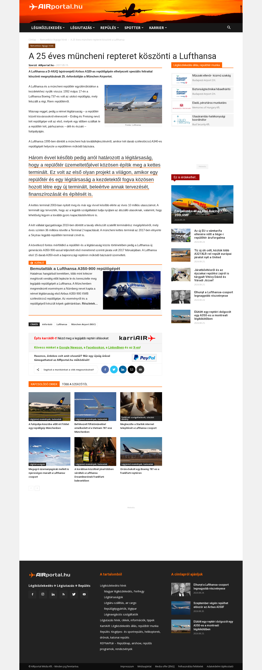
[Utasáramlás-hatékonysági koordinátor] (181, 120)
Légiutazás (81, 27)
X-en (136, 347)
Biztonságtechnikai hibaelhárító (211, 89)
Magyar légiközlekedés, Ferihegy (124, 591)
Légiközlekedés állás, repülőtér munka (197, 65)
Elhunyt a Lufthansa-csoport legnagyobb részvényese (213, 294)
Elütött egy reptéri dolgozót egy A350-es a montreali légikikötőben (212, 315)
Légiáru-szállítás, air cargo (120, 603)
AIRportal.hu (46, 65)
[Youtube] (84, 594)
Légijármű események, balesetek (45, 419)
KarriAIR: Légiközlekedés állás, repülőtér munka (129, 626)
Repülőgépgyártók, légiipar (120, 608)
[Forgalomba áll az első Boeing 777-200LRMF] (202, 204)
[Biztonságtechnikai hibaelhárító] (181, 93)
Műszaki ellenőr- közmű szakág (211, 75)
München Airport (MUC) (83, 324)
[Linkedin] (53, 594)
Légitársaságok (37, 464)
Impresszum (127, 666)
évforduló (47, 324)
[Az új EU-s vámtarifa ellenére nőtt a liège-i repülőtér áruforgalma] (180, 235)
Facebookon (95, 347)
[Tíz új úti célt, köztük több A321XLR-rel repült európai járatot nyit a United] (180, 255)
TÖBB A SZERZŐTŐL (74, 384)
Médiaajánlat (145, 666)
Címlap (32, 39)
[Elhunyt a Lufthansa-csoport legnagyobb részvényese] (180, 297)
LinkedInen (116, 347)
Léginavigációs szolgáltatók (121, 614)
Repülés (108, 27)
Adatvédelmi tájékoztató (220, 666)
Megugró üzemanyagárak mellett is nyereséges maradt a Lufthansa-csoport (49, 473)
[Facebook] (32, 594)
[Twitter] (74, 594)
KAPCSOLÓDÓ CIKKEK (44, 384)
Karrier (156, 27)
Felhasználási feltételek (190, 666)
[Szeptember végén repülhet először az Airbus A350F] (180, 608)
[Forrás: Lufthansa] (133, 104)
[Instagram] (43, 594)
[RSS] (63, 594)
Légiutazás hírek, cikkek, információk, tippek (127, 620)
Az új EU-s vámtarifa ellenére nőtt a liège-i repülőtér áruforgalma (209, 234)
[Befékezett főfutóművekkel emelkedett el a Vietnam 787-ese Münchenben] (95, 406)
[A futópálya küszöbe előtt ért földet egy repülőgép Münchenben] (49, 406)
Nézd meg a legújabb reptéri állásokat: (83, 338)
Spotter (132, 27)
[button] (228, 28)
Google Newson (70, 347)
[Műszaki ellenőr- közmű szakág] (181, 79)
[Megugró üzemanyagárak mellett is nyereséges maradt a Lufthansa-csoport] (49, 451)
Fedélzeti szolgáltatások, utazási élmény (137, 418)
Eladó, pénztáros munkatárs (209, 102)
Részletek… (90, 303)
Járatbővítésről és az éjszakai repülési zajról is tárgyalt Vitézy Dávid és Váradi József (211, 275)
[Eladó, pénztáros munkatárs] (181, 106)
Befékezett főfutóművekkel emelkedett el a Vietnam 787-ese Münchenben (93, 428)
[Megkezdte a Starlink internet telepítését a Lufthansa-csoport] (141, 406)
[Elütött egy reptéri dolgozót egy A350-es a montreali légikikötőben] (180, 316)
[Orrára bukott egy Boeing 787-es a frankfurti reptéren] (141, 451)
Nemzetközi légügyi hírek (53, 39)
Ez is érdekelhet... (185, 177)
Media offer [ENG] (165, 666)
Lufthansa (62, 324)
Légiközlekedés (46, 27)
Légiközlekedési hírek (113, 585)
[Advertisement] (131, 534)
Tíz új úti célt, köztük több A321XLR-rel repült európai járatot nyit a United (213, 254)
